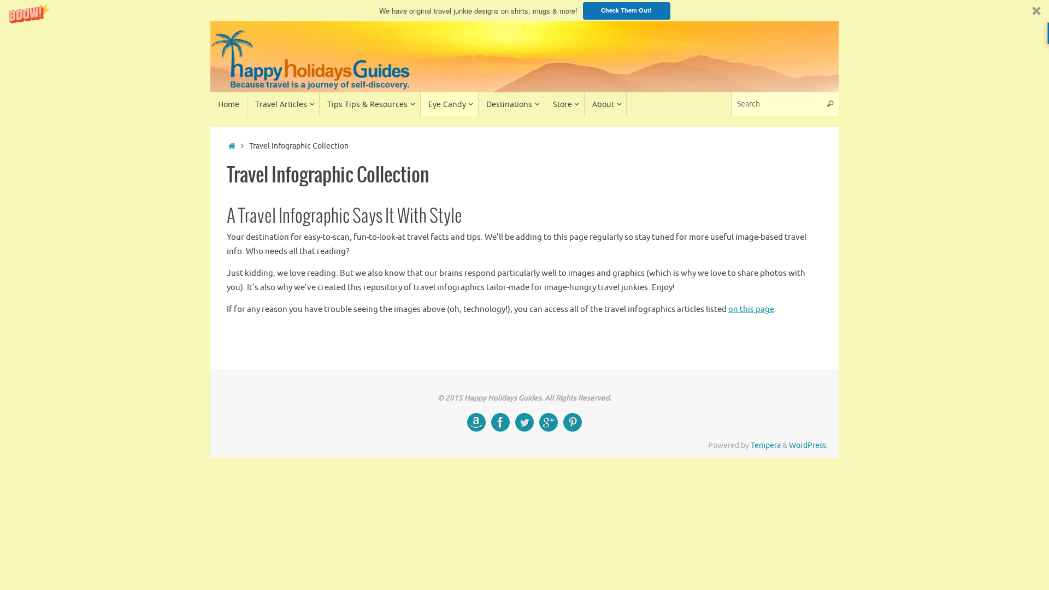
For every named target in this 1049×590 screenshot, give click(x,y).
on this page (751, 309)
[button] (524, 10)
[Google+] (548, 422)
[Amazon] (476, 422)
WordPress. (808, 445)
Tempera (766, 445)
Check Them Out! (626, 10)
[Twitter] (524, 422)
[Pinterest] (572, 422)
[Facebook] (500, 422)
